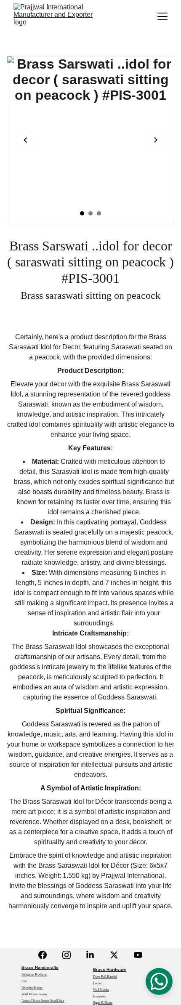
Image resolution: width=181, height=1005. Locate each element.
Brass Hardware (109, 969)
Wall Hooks (101, 990)
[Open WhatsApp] (159, 981)
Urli (24, 981)
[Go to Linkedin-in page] (90, 955)
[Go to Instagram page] (66, 955)
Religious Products (34, 974)
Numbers (99, 996)
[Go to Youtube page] (138, 955)
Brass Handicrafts (40, 967)
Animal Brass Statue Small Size (42, 1000)
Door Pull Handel (105, 976)
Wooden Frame (32, 987)
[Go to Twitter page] (114, 955)
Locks (97, 983)
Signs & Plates (102, 1003)
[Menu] (162, 16)
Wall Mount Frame (34, 994)
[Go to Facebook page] (42, 955)
